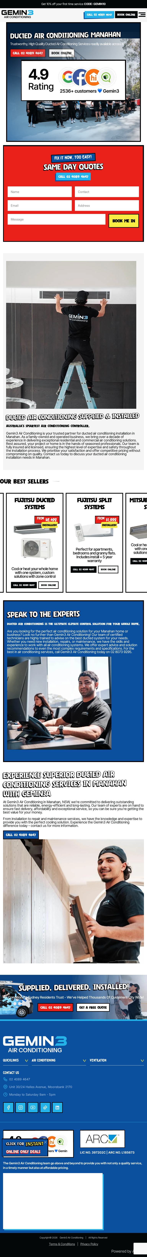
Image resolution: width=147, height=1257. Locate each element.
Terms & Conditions (62, 1244)
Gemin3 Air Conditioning (71, 1237)
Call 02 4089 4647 (99, 14)
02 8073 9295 (121, 652)
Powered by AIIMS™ (127, 1251)
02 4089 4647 (19, 1079)
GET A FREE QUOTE (93, 1007)
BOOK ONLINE (126, 14)
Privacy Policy (89, 1244)
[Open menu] (141, 14)
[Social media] (8, 1107)
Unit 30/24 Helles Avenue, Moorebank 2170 (40, 1087)
